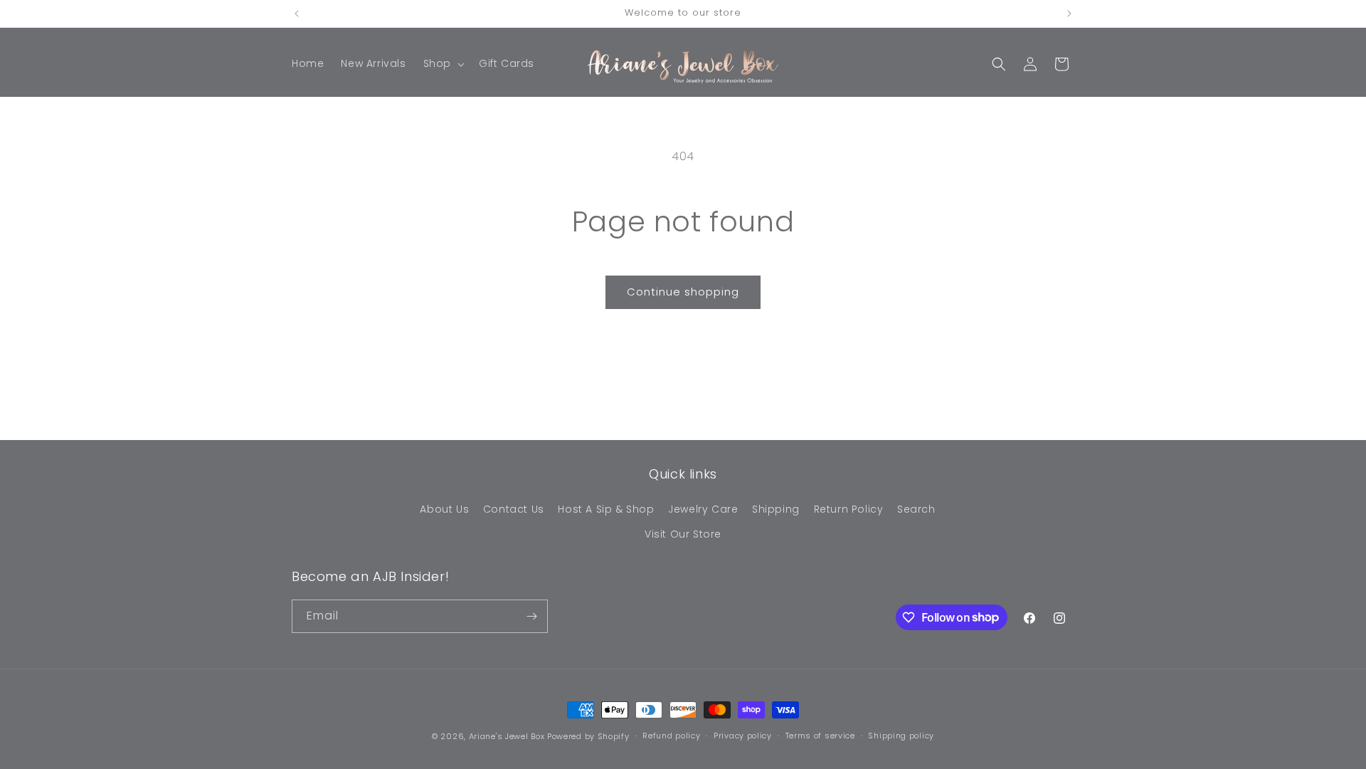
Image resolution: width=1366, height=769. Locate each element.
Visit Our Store (683, 534)
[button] (442, 63)
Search (916, 509)
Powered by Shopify (588, 736)
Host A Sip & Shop (606, 509)
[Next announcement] (1069, 13)
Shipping (776, 509)
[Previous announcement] (296, 13)
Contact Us (513, 509)
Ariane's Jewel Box (507, 736)
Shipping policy (901, 735)
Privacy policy (743, 735)
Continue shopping (683, 291)
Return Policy (849, 509)
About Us (444, 509)
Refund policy (671, 735)
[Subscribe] (531, 616)
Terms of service (820, 735)
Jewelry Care (703, 509)
